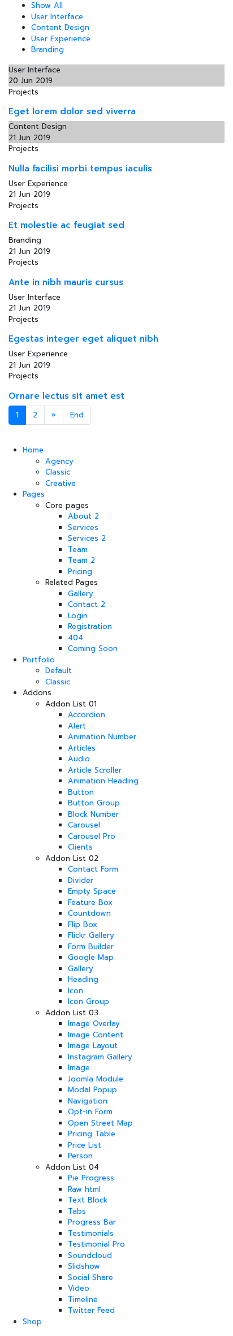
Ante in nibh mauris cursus (65, 282)
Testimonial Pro (96, 1244)
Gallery (80, 593)
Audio (79, 758)
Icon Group (88, 1001)
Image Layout (93, 1045)
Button (81, 792)
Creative (60, 483)
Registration (90, 626)
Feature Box (90, 902)
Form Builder (91, 946)
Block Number (93, 814)
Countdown (89, 913)
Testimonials (91, 1233)
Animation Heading (103, 780)
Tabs (77, 1211)
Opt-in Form (90, 1111)
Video (78, 1288)
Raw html (84, 1189)
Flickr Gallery (91, 935)
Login (78, 615)
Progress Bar (92, 1222)
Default (58, 670)
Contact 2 (86, 604)
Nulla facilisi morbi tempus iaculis (80, 168)
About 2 (83, 516)
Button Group (94, 803)
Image (79, 1067)
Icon (75, 990)
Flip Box (82, 924)
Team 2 (81, 560)
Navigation (87, 1101)
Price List (84, 1145)
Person (80, 1155)
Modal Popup (92, 1089)
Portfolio (39, 659)
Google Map (91, 957)
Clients (80, 847)
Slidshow (84, 1266)
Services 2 (87, 538)
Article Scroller (95, 770)
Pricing (80, 571)
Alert (77, 726)
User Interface (57, 16)
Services (83, 527)
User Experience (60, 38)
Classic (57, 472)
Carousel (84, 825)
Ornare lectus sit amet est (66, 396)
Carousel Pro (91, 836)
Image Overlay (94, 1023)
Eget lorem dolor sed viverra (72, 111)
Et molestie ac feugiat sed (66, 225)
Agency (59, 461)
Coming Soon (93, 648)
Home (33, 450)
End (77, 415)
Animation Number (102, 736)
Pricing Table (91, 1133)
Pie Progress (91, 1178)
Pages (34, 494)
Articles (82, 748)
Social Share (90, 1277)
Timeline (83, 1299)
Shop (32, 1321)
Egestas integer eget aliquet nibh (83, 339)
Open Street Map (100, 1123)
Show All (47, 5)
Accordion (86, 714)
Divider (80, 880)
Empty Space (92, 891)
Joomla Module (95, 1079)
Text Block (87, 1200)
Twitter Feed (91, 1310)
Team (78, 549)
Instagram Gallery (100, 1056)
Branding (47, 49)
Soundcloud (90, 1255)
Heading (83, 979)
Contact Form (93, 869)
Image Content (95, 1034)
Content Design (60, 27)
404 (75, 637)
